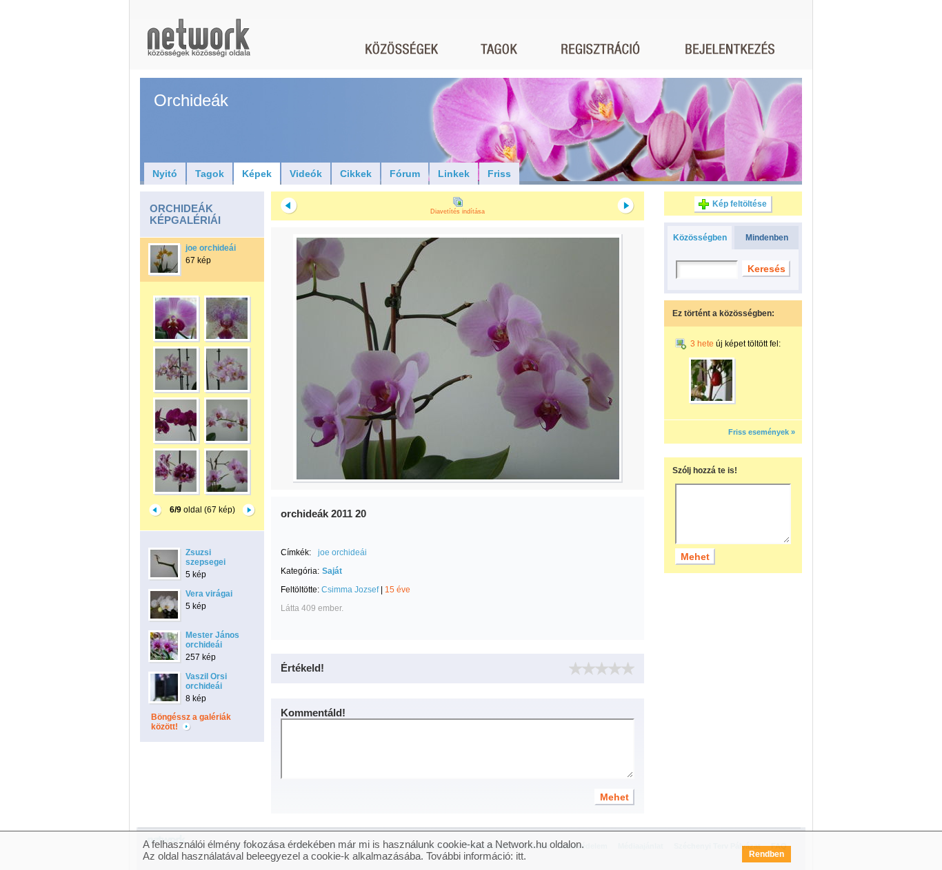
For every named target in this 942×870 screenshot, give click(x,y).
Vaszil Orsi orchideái (206, 681)
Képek (257, 173)
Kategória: (300, 571)
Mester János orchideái (212, 640)
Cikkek (356, 173)
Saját (332, 571)
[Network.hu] (199, 44)
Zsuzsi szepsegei (206, 557)
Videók (306, 173)
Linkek (454, 173)
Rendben (766, 854)
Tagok (209, 173)
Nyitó (164, 173)
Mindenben (766, 237)
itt (519, 856)
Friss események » (761, 432)
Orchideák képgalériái (185, 214)
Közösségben (700, 237)
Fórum (405, 173)
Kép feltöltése (739, 204)
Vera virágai (209, 594)
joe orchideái (211, 248)
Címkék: (296, 552)
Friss (499, 173)
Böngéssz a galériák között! (191, 722)
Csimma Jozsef (350, 589)
